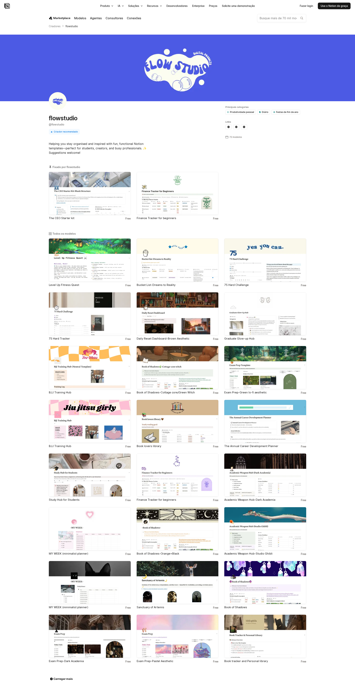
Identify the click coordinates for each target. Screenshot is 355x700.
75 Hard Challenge (236, 285)
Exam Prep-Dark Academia (66, 661)
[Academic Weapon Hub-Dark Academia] (265, 475)
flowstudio (71, 26)
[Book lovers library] (178, 421)
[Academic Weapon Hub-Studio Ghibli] (265, 528)
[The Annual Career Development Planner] (265, 421)
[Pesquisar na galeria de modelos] (301, 18)
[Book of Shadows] (265, 582)
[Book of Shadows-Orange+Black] (178, 528)
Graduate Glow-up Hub (239, 338)
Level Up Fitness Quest (64, 285)
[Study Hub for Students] (90, 475)
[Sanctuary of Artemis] (178, 582)
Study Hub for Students (64, 499)
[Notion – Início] (7, 6)
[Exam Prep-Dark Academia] (90, 636)
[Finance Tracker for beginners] (178, 193)
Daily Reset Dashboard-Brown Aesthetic (163, 338)
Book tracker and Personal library (246, 661)
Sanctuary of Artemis (150, 607)
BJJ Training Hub (60, 392)
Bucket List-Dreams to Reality (156, 285)
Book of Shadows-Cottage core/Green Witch (166, 392)
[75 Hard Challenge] (265, 260)
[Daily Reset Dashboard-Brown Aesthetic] (178, 313)
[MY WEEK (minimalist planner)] (90, 528)
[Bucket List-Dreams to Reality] (178, 260)
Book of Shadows (235, 607)
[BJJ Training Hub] (90, 367)
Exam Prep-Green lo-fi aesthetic (245, 392)
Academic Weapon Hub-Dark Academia (249, 499)
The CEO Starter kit (61, 218)
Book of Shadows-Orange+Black (158, 553)
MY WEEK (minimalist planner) (68, 553)
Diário (265, 112)
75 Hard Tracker (59, 338)
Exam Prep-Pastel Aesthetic (155, 661)
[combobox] (281, 18)
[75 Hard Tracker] (90, 313)
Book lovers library (149, 446)
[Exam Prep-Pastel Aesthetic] (178, 636)
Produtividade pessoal (242, 112)
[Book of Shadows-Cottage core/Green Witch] (178, 367)
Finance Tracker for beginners (156, 218)
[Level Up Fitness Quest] (90, 260)
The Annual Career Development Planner (251, 446)
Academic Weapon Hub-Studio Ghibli (248, 553)
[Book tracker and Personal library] (265, 636)
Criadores (54, 26)
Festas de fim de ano (287, 112)
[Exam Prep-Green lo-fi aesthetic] (265, 367)
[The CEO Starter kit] (90, 193)
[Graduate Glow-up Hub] (265, 313)
